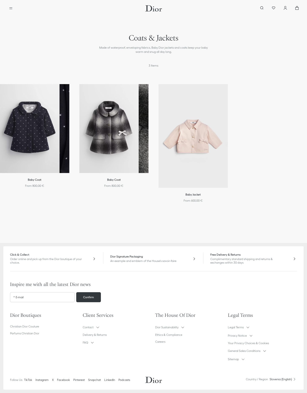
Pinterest (79, 380)
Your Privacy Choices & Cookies (248, 343)
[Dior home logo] (153, 8)
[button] (70, 90)
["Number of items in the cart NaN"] (296, 8)
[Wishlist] (273, 8)
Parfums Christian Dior (24, 333)
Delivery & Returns (95, 334)
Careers (160, 341)
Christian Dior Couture (24, 326)
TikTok (28, 380)
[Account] (285, 8)
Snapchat (94, 380)
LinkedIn (109, 380)
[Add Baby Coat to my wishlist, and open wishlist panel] (70, 90)
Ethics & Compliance (168, 334)
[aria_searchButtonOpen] (261, 8)
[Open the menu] (11, 8)
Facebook (63, 380)
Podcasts (124, 380)
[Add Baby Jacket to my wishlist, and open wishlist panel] (229, 90)
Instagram (42, 380)
